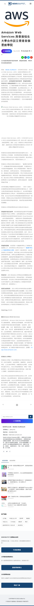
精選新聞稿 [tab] (5, 460)
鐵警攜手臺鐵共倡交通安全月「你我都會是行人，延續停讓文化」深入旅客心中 (20, 481)
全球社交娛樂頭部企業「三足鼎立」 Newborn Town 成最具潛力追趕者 (17, 504)
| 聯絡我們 (25, 601)
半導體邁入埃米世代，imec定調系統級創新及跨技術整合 (20, 473)
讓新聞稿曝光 (17, 567)
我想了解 (17, 585)
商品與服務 (26, 51)
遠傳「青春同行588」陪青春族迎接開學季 (19, 496)
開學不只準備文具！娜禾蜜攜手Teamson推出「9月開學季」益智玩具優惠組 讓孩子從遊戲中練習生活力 (20, 489)
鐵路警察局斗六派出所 (9, 525)
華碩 (26, 522)
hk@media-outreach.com (15, 435)
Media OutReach (11, 70)
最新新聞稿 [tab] (12, 460)
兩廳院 (28, 518)
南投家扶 (20, 525)
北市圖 (4, 518)
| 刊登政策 (8, 601)
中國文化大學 (13, 518)
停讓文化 (5, 522)
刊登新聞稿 (17, 550)
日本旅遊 (13, 522)
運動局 (20, 522)
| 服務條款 (13, 601)
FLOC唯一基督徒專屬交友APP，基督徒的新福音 (20, 466)
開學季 (21, 518)
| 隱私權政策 (19, 601)
